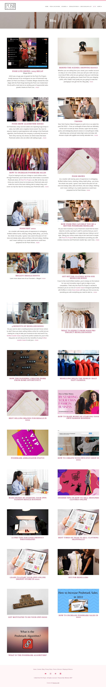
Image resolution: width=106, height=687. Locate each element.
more (37, 87)
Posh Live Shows (55, 6)
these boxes (76, 290)
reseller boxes (80, 288)
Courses (64, 6)
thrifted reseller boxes (14, 336)
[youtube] (45, 673)
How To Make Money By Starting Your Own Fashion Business (78, 417)
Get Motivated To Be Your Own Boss (27, 617)
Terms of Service (57, 669)
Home (46, 6)
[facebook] (55, 673)
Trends (78, 121)
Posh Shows (78, 176)
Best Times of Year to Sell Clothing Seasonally (78, 538)
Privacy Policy (48, 669)
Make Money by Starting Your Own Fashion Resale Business (28, 499)
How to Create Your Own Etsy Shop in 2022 (78, 459)
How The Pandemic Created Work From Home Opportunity (28, 379)
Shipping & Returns (68, 669)
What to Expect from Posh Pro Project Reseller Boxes (78, 331)
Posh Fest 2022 (28, 228)
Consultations (74, 6)
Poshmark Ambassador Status (27, 458)
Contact (39, 669)
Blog (94, 6)
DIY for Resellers (78, 577)
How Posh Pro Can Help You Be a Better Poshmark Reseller (78, 225)
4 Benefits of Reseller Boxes (28, 326)
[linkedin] (60, 673)
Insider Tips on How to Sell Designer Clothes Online (78, 499)
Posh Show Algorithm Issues (28, 124)
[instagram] (50, 673)
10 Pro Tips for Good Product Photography (28, 538)
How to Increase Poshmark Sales (27, 172)
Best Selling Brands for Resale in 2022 (28, 419)
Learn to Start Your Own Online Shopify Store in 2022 (28, 578)
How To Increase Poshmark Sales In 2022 (78, 616)
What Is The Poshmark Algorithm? (28, 655)
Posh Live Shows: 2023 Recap (27, 71)
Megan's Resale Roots (28, 275)
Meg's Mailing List (86, 6)
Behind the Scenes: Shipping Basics (78, 67)
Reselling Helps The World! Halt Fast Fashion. (78, 379)
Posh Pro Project (26, 180)
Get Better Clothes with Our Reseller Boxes (78, 277)
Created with (53, 683)
